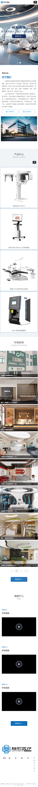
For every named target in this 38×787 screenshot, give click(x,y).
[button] (35, 2)
